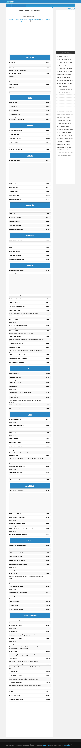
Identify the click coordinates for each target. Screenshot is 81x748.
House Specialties (35, 21)
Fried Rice (20, 19)
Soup (16, 19)
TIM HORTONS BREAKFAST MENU (65, 123)
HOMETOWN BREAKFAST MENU (64, 93)
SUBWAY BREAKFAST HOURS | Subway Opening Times (64, 148)
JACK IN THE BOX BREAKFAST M (64, 99)
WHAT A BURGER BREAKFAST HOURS (65, 155)
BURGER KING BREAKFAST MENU (64, 62)
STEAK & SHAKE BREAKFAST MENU (65, 114)
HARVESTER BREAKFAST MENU (64, 90)
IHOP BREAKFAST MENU (62, 96)
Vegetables (22, 21)
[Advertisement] (30, 38)
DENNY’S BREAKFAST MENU (63, 77)
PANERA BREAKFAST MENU (63, 105)
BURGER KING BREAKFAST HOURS (65, 129)
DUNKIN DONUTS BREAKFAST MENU (65, 80)
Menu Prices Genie (46, 745)
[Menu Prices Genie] (10, 1)
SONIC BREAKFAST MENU (63, 108)
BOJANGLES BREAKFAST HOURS (64, 126)
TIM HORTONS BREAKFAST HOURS (65, 152)
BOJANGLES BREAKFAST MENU (64, 59)
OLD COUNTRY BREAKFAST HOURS (65, 141)
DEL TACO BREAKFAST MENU (64, 74)
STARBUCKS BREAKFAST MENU (64, 111)
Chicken (42, 19)
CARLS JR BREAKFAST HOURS (64, 132)
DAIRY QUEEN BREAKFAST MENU (64, 71)
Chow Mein (30, 19)
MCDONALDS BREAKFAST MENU (64, 102)
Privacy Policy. (67, 745)
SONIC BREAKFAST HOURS (63, 144)
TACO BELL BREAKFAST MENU (64, 120)
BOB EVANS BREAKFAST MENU (64, 56)
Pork (46, 19)
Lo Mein (25, 19)
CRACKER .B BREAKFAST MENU (64, 68)
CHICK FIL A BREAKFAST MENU (64, 65)
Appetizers (11, 19)
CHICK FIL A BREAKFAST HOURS (64, 135)
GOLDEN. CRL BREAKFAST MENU (64, 83)
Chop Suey (36, 19)
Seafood (28, 21)
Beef (48, 19)
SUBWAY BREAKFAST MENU (63, 117)
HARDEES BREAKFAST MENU (63, 86)
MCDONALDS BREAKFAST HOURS (65, 138)
